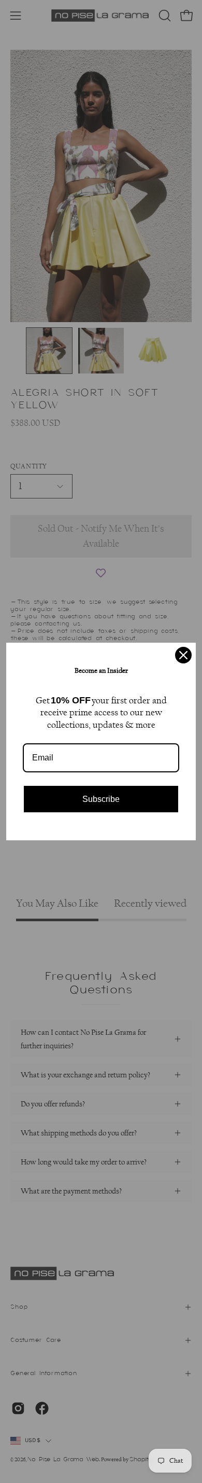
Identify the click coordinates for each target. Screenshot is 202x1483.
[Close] (183, 655)
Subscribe (101, 799)
